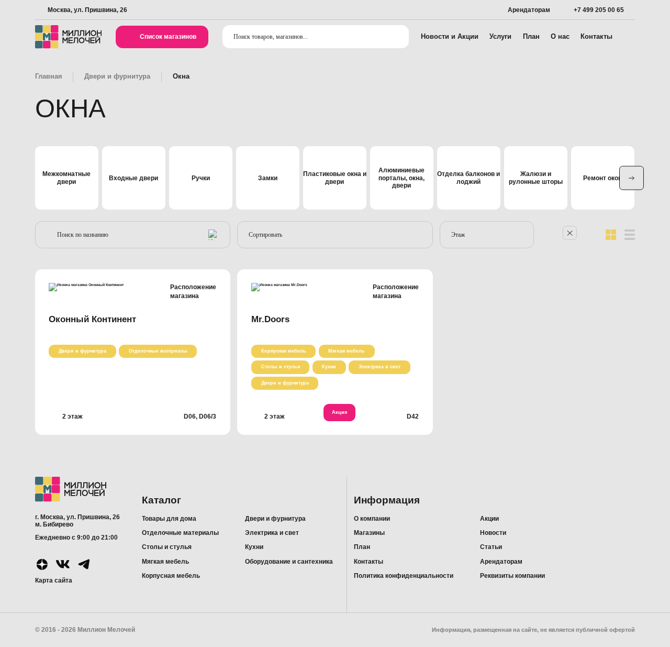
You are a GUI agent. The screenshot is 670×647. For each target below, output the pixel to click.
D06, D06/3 (200, 416)
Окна (181, 76)
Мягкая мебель (346, 351)
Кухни (329, 366)
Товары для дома (169, 518)
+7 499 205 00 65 (599, 10)
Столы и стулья (280, 366)
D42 (413, 416)
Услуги (500, 36)
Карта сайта (53, 580)
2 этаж (72, 416)
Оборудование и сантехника (289, 561)
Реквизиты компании (512, 575)
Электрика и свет (379, 366)
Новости (493, 532)
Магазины (369, 532)
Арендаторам (529, 10)
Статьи (491, 547)
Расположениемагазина (193, 291)
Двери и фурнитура (117, 76)
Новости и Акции (449, 36)
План (531, 36)
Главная (48, 76)
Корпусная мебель (283, 351)
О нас (560, 36)
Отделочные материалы (158, 351)
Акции (489, 518)
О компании (372, 518)
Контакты (596, 36)
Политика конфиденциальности (403, 575)
